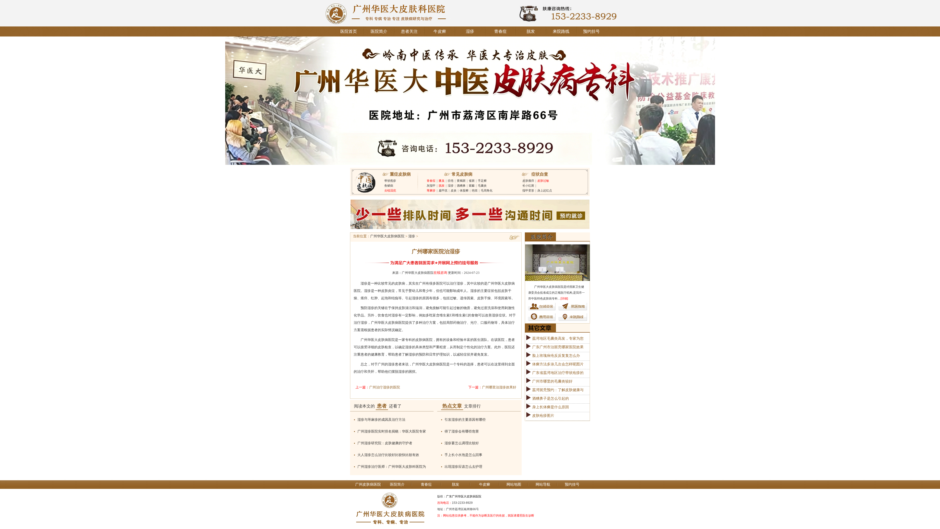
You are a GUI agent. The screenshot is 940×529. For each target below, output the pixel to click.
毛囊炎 (482, 185)
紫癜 (472, 185)
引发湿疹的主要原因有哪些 (465, 419)
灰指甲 (431, 185)
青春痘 (500, 31)
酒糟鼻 (461, 185)
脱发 (531, 31)
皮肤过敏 (543, 180)
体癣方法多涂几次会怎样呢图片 (558, 364)
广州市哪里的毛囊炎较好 (552, 381)
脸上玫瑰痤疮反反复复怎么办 (556, 356)
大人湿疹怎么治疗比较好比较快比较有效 (388, 455)
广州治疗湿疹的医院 (384, 387)
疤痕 (475, 190)
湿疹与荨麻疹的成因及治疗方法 (381, 419)
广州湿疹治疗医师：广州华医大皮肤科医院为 (391, 467)
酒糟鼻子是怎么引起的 (550, 398)
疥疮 (451, 180)
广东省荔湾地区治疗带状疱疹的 (558, 373)
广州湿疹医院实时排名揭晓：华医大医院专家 (391, 431)
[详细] (564, 298)
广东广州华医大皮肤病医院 (463, 496)
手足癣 (482, 180)
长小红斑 (528, 185)
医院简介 (379, 31)
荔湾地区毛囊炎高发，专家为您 (558, 338)
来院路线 (561, 31)
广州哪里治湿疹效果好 (499, 387)
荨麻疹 (431, 190)
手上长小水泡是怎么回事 (463, 455)
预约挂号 (591, 31)
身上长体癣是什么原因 (550, 407)
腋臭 (442, 180)
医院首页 (348, 31)
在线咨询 (440, 273)
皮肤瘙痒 (528, 180)
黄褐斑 (461, 180)
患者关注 (409, 31)
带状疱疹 (390, 180)
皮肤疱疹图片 (543, 416)
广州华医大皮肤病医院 (387, 236)
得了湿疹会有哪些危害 (462, 431)
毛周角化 (487, 190)
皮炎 (454, 190)
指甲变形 (528, 190)
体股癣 (464, 190)
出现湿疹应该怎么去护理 (463, 467)
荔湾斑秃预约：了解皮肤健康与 (558, 390)
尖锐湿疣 (390, 190)
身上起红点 (544, 190)
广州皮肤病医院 (368, 484)
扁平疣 (443, 190)
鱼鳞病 (388, 185)
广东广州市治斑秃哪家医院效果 (558, 347)
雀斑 (472, 180)
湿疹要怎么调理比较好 (462, 443)
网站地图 (513, 484)
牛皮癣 (440, 31)
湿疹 (470, 31)
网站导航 (543, 484)
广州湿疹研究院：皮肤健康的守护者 (384, 443)
